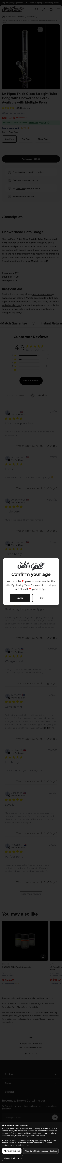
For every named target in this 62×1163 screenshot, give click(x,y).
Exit (42, 598)
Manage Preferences (12, 1158)
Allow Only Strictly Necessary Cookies (41, 1151)
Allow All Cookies (12, 1151)
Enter (20, 598)
